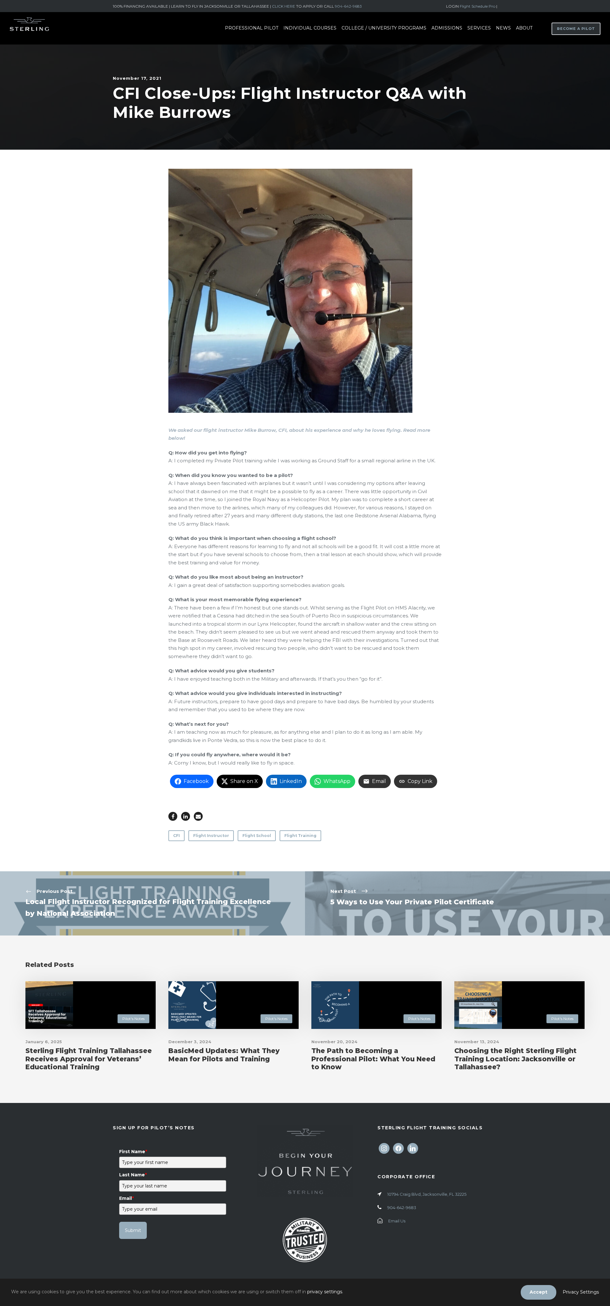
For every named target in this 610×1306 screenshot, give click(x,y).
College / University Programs (384, 28)
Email (126, 1198)
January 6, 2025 (43, 1041)
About (524, 28)
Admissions (446, 28)
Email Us (396, 1220)
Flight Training (300, 835)
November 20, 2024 (334, 1041)
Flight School (256, 835)
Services (479, 28)
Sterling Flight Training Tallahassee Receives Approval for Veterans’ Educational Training (88, 1059)
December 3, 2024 (189, 1041)
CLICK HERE (283, 6)
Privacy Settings (581, 1292)
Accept (538, 1292)
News (503, 28)
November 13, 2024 (476, 1041)
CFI (176, 835)
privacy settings (324, 1292)
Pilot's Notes (133, 1018)
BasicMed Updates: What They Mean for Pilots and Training (224, 1055)
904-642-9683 (348, 6)
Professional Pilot (251, 28)
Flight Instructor (211, 835)
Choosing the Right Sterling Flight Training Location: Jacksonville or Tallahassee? (515, 1059)
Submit (133, 1230)
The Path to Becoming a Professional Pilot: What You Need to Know (373, 1059)
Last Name (133, 1175)
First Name (133, 1151)
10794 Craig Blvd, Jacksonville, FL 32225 (426, 1194)
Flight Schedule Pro (478, 6)
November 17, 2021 (137, 78)
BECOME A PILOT (576, 28)
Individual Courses (309, 28)
